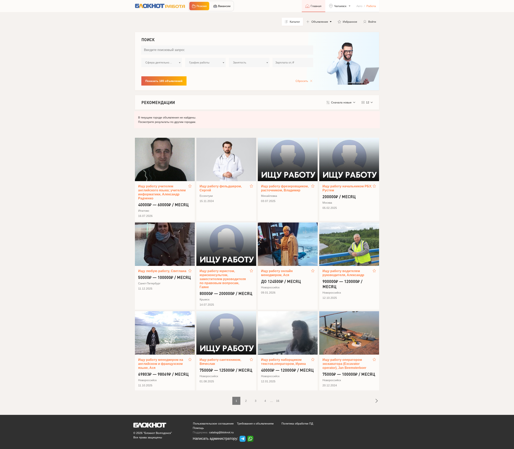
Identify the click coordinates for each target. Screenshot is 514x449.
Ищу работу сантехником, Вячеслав (220, 361)
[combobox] (161, 62)
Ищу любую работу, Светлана (162, 271)
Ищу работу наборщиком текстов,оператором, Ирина (283, 361)
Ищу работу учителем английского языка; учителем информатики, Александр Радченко (162, 192)
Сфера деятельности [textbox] (159, 62)
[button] (319, 22)
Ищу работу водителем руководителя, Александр (343, 273)
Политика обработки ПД (297, 423)
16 (277, 400)
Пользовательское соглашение (213, 423)
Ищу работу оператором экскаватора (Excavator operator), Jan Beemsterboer (344, 363)
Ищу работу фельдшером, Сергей (221, 188)
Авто (359, 6)
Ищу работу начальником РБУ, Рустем (347, 188)
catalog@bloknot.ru (221, 432)
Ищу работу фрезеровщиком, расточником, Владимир (285, 188)
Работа (371, 6)
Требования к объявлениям (255, 423)
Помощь (198, 428)
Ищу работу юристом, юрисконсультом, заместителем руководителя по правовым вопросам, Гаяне (223, 279)
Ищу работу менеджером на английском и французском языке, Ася (160, 363)
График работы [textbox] (199, 62)
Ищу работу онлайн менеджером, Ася (277, 273)
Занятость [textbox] (239, 62)
